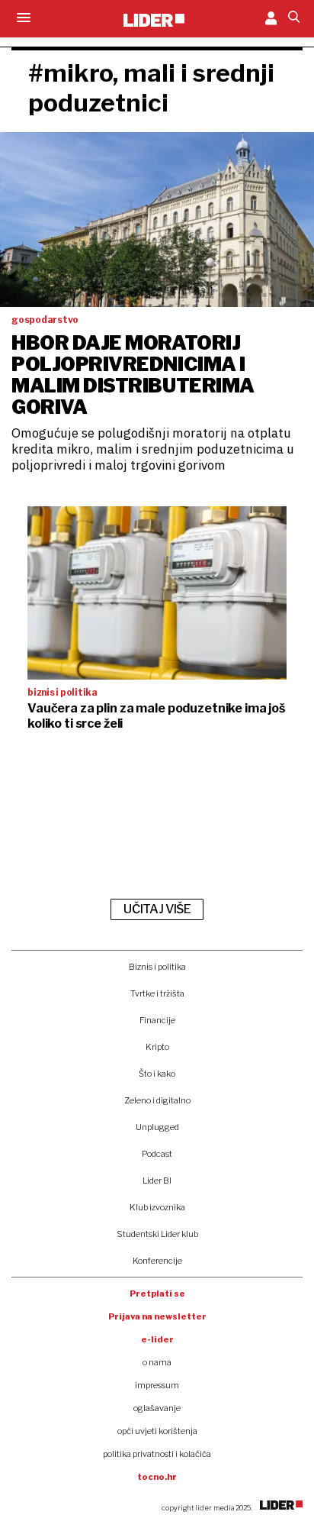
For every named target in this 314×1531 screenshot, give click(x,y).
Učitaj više (157, 909)
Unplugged (157, 1127)
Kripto (157, 1047)
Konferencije (157, 1260)
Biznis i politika (157, 966)
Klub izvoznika (157, 1207)
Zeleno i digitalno (157, 1100)
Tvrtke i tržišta (157, 993)
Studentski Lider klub (157, 1234)
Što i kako (157, 1073)
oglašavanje (157, 1408)
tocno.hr (157, 1476)
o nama (157, 1362)
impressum (157, 1385)
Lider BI (157, 1180)
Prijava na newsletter (157, 1316)
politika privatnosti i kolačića (157, 1454)
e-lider (157, 1339)
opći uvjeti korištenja (157, 1431)
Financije (157, 1020)
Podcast (157, 1153)
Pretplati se (157, 1293)
